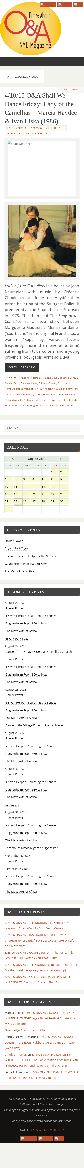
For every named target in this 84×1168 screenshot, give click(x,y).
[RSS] (78, 4)
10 (9, 487)
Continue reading (21, 367)
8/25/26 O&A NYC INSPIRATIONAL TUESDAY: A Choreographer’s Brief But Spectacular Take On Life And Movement (39, 940)
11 (18, 487)
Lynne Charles (25, 394)
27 (36, 501)
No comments (71, 90)
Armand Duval (50, 377)
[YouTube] (48, 4)
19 (27, 494)
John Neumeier (56, 388)
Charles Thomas (16, 1054)
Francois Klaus (29, 383)
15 (55, 487)
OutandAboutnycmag (26, 128)
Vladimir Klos (47, 405)
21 (46, 494)
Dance (11, 133)
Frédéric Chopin (47, 383)
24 (9, 501)
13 (36, 487)
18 (18, 494)
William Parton (64, 405)
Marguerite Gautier (64, 394)
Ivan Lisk (28, 388)
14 (46, 487)
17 (9, 494)
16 (64, 487)
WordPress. (57, 1130)
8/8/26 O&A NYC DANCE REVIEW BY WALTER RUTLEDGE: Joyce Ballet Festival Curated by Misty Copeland (40, 1018)
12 (27, 487)
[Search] (75, 429)
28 (46, 501)
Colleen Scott (12, 383)
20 (36, 494)
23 (64, 494)
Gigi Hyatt (63, 383)
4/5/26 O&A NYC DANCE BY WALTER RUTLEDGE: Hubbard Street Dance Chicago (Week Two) (41, 1042)
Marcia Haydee (43, 394)
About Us (39, 1030)
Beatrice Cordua (68, 377)
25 (18, 501)
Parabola (41, 1130)
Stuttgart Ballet (13, 405)
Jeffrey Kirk (41, 388)
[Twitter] (64, 4)
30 (64, 501)
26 (27, 501)
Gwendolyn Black (16, 1030)
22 (55, 494)
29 (55, 501)
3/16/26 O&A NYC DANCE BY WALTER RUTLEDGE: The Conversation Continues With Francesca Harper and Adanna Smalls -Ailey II (41, 1060)
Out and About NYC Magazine (21, 400)
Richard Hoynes (48, 400)
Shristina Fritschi (68, 400)
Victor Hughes (31, 405)
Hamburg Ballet (14, 388)
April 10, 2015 (55, 128)
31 (9, 509)
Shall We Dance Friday (33, 133)
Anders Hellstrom (31, 377)
